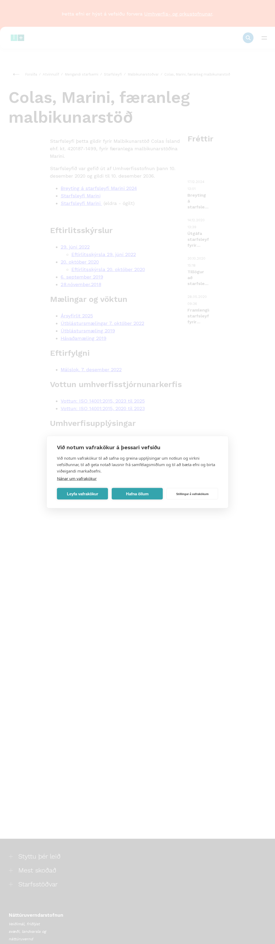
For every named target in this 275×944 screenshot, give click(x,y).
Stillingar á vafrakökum (192, 493)
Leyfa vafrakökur (82, 493)
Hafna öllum (137, 493)
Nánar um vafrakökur (77, 478)
